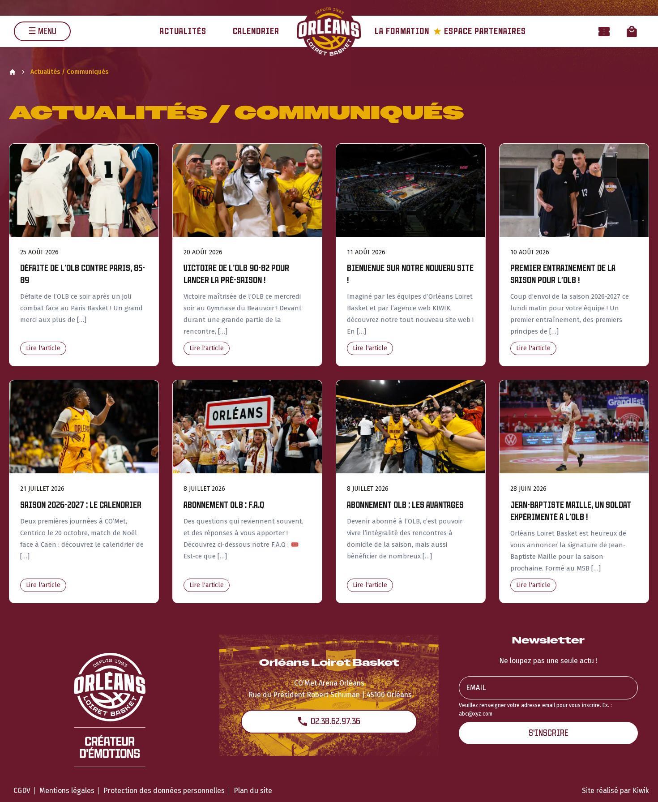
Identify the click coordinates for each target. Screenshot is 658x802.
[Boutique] (632, 31)
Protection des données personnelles (164, 790)
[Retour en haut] (637, 783)
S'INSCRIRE (548, 733)
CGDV (21, 790)
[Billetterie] (604, 31)
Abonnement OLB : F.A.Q (224, 505)
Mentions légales (66, 790)
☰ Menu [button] (42, 31)
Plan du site (253, 790)
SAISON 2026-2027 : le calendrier (80, 505)
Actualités (183, 31)
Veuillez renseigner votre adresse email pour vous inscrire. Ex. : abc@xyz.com (535, 709)
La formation (402, 31)
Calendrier (256, 31)
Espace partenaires (479, 31)
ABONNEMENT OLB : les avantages (405, 505)
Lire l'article (43, 348)
